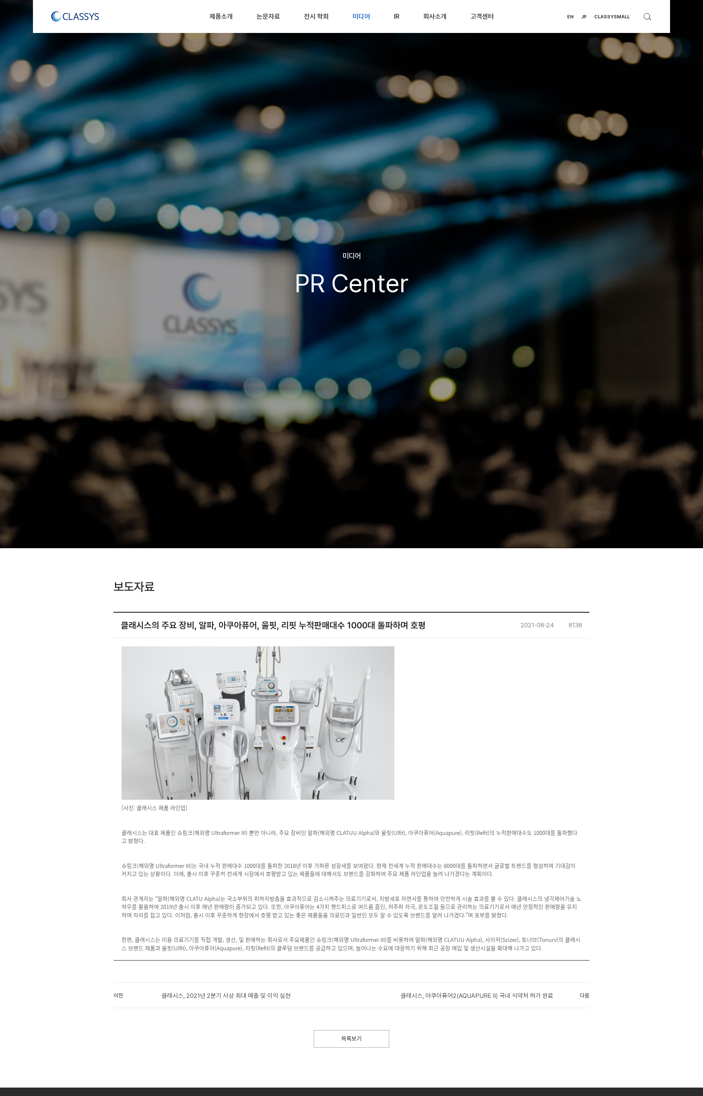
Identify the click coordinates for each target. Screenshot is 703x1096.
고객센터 (482, 16)
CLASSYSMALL (612, 16)
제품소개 (221, 16)
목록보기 (351, 1038)
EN (570, 16)
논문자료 (268, 16)
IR (396, 16)
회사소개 (435, 16)
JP (584, 16)
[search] (648, 14)
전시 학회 (316, 16)
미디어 (361, 16)
